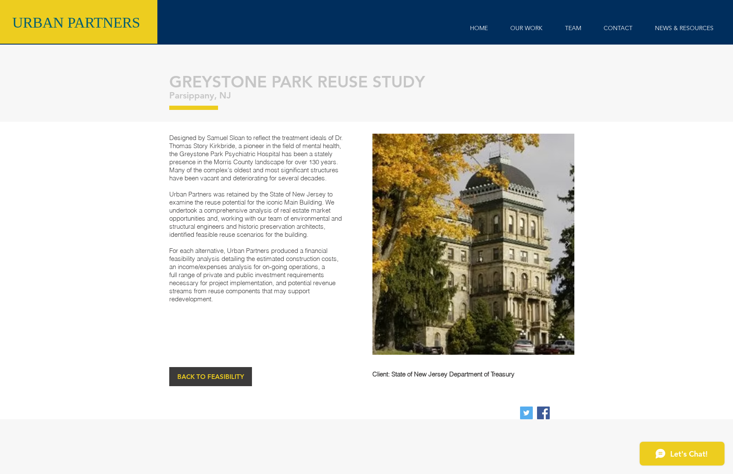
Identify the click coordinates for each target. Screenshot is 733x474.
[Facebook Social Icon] (543, 413)
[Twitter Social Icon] (526, 413)
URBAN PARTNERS (76, 22)
